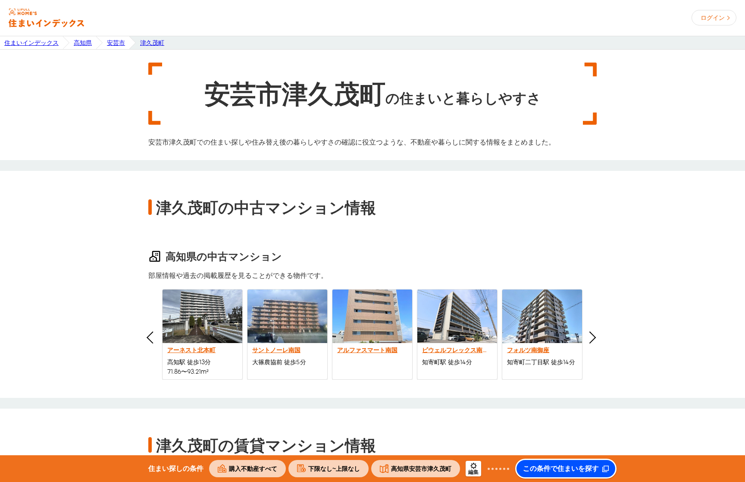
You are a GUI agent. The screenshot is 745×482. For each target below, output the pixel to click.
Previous (153, 337)
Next (590, 337)
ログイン (713, 17)
